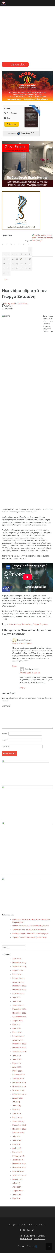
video (11, 624)
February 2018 (18, 1156)
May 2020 (16, 1063)
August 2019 (17, 1098)
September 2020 (19, 1052)
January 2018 (17, 1160)
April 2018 (16, 1148)
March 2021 (17, 1032)
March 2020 (17, 1071)
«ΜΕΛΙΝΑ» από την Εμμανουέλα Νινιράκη (29, 930)
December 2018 (19, 1125)
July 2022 (16, 997)
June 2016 (16, 1195)
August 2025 (17, 970)
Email (5, 740)
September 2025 (19, 966)
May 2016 (16, 1198)
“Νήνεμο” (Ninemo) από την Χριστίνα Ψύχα (29, 937)
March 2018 (17, 1152)
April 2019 (16, 1113)
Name (5, 734)
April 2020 (16, 1067)
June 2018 (16, 1140)
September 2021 (19, 1017)
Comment (6, 706)
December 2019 (19, 1082)
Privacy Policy (26, 1238)
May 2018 (16, 1144)
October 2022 (18, 994)
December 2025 (19, 963)
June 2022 (16, 1001)
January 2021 (17, 1040)
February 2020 (18, 1075)
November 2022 (19, 990)
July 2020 (16, 1055)
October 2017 (18, 1171)
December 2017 (19, 1164)
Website (5, 746)
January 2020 (18, 1079)
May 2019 (16, 1110)
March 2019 (17, 1117)
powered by (12, 133)
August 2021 (17, 1021)
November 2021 (19, 1013)
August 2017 (17, 1179)
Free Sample (12, 113)
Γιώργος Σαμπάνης (40, 624)
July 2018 (16, 1137)
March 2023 (17, 974)
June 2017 (16, 1187)
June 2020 (16, 1059)
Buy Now (12, 124)
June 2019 (16, 1106)
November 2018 (19, 1129)
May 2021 (16, 1024)
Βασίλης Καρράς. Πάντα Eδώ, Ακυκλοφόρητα (30, 933)
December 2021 (19, 1009)
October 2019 (18, 1090)
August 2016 (17, 1191)
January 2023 (18, 982)
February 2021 (18, 1036)
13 (21, 259)
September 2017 (19, 1175)
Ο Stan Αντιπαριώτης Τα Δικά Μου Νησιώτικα (30, 926)
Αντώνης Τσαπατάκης (23, 624)
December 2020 (19, 1044)
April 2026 (16, 959)
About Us (24, 1236)
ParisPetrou (22, 304)
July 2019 (16, 1102)
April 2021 (16, 1028)
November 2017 (19, 1168)
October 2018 (18, 1133)
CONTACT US (39, 1238)
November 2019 (19, 1086)
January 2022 (18, 1005)
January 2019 (17, 1121)
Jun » (6, 280)
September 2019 (19, 1094)
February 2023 (18, 978)
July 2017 (16, 1183)
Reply (14, 666)
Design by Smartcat (26, 1246)
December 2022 (19, 986)
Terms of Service (37, 1236)
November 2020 (19, 1048)
